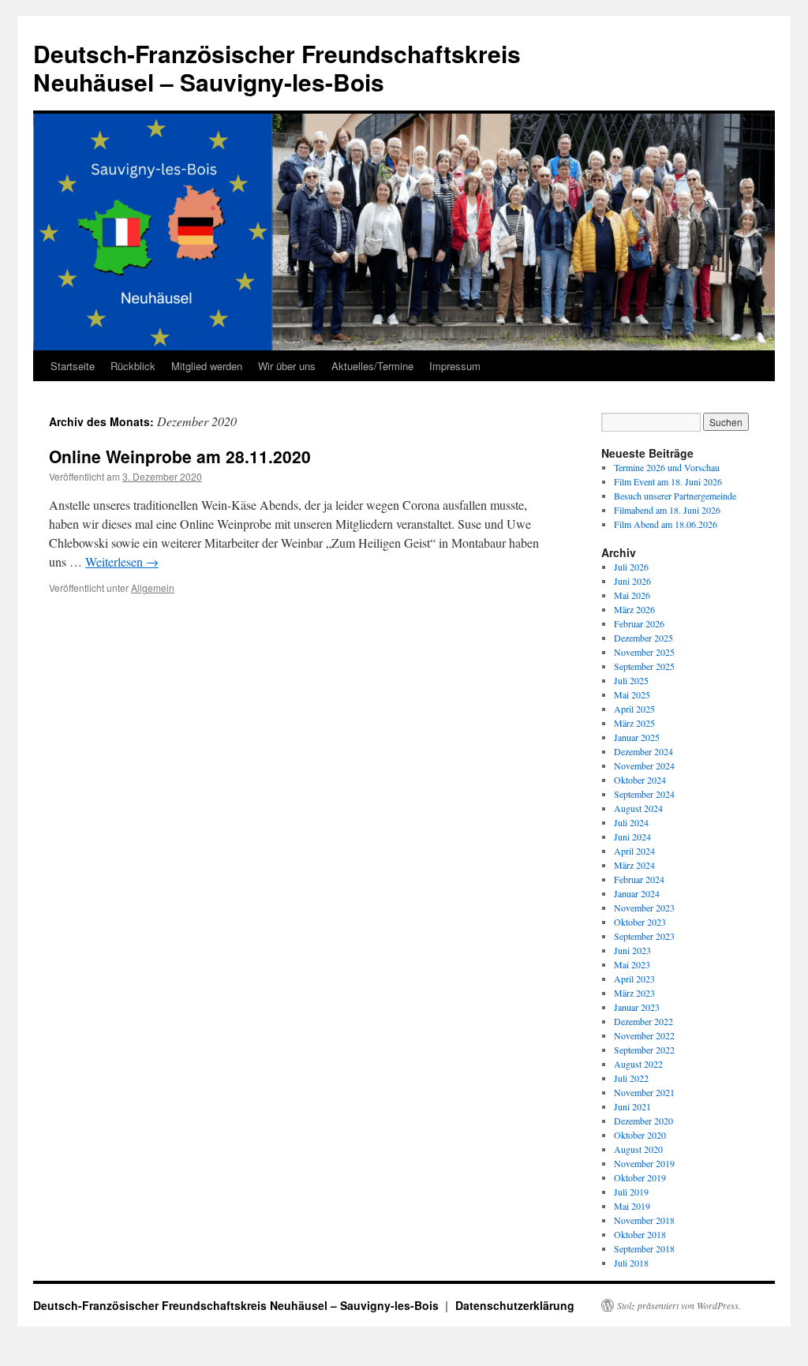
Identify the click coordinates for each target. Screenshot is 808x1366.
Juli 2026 (631, 566)
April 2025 (634, 708)
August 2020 (638, 1149)
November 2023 (644, 907)
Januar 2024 (637, 893)
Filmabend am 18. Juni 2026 (667, 509)
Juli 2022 (631, 1078)
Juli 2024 (631, 822)
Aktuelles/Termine (372, 365)
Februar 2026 (639, 623)
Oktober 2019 (640, 1177)
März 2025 (634, 723)
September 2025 (644, 666)
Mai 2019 (632, 1205)
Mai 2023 (632, 964)
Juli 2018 (631, 1262)
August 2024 (638, 808)
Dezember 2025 (643, 637)
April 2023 (634, 978)
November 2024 (644, 765)
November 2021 (644, 1092)
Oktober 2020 (640, 1134)
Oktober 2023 (640, 921)
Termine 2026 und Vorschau (667, 467)
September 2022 (644, 1049)
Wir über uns (287, 365)
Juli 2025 (631, 680)
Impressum (455, 365)
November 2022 (644, 1035)
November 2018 (644, 1220)
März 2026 (634, 609)
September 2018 (644, 1248)
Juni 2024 (632, 836)
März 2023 (634, 992)
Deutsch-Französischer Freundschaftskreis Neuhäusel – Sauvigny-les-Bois (277, 67)
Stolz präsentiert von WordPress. (679, 1305)
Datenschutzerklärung (514, 1305)
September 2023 (644, 936)
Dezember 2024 (643, 751)
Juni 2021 (632, 1106)
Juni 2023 (632, 950)
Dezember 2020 (643, 1120)
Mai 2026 (632, 595)
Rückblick (132, 365)
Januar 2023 (637, 1007)
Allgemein (152, 587)
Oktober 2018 (640, 1234)
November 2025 (644, 652)
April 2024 (634, 850)
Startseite (72, 365)
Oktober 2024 (640, 779)
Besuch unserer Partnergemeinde (675, 495)
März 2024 (634, 865)
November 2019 (644, 1163)
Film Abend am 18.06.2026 (665, 524)
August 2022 (638, 1063)
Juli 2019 (631, 1191)
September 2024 (644, 794)
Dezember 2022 (643, 1021)
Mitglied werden (206, 365)
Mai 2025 (632, 694)
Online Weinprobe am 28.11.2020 (180, 456)
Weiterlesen (122, 561)
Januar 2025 (637, 737)
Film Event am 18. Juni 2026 (668, 481)
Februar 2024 (639, 879)
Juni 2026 (632, 580)
